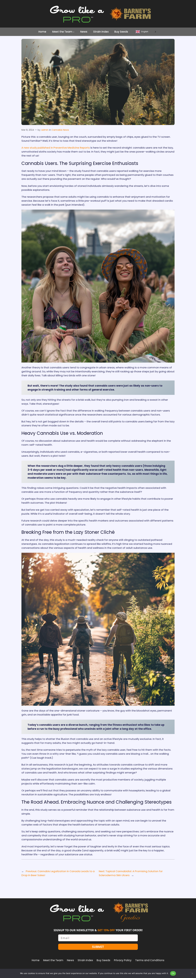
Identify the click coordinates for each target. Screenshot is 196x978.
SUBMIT (98, 947)
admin (44, 129)
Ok (173, 973)
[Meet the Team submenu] (73, 31)
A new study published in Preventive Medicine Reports (55, 147)
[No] (192, 973)
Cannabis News (60, 129)
